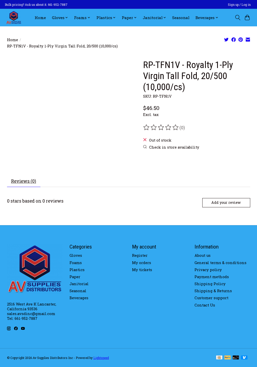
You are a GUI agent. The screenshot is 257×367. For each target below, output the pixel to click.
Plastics (77, 269)
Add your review (226, 202)
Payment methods (212, 276)
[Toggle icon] (237, 17)
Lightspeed (101, 358)
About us (203, 255)
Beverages (79, 297)
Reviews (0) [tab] (23, 181)
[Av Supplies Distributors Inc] (13, 17)
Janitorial (79, 283)
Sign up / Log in (239, 5)
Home (40, 17)
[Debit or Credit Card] (236, 357)
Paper (75, 276)
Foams (76, 262)
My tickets (142, 269)
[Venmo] (244, 357)
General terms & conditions (220, 262)
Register (140, 255)
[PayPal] (227, 357)
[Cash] (219, 357)
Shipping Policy (210, 283)
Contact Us (205, 305)
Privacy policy (208, 269)
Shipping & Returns (213, 290)
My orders (141, 262)
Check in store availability (174, 147)
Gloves (76, 255)
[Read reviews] (161, 127)
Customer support (211, 297)
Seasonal (180, 17)
